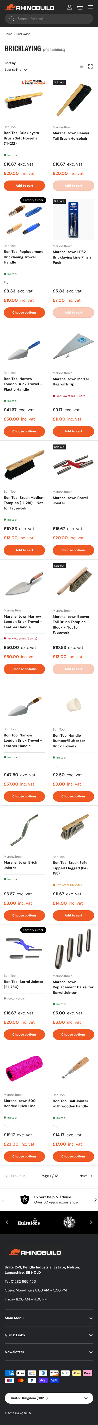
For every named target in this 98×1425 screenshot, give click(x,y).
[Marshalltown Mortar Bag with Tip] (73, 346)
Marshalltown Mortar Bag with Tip (71, 382)
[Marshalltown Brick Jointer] (24, 830)
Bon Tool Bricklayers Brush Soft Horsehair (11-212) (22, 138)
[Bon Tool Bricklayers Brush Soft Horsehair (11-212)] (24, 100)
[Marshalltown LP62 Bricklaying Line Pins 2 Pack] (73, 219)
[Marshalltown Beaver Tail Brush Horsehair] (73, 100)
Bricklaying (23, 34)
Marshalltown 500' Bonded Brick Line (20, 1103)
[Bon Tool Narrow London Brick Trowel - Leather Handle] (24, 702)
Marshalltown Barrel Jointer (70, 500)
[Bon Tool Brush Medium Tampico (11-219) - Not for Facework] (24, 465)
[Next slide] (90, 1222)
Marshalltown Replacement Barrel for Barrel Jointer (73, 987)
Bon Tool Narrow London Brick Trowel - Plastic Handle (23, 384)
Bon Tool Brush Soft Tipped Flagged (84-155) (71, 868)
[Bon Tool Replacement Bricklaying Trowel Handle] (24, 219)
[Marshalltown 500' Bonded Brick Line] (24, 1068)
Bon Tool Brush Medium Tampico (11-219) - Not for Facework (24, 503)
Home (8, 34)
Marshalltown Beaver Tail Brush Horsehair (71, 136)
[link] (19, 1176)
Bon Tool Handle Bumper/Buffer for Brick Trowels (69, 741)
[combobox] (49, 19)
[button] (80, 7)
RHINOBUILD (23, 1413)
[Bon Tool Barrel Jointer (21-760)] (24, 949)
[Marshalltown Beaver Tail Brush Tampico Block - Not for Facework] (73, 584)
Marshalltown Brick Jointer (20, 865)
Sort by (10, 63)
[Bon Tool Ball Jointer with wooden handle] (73, 1068)
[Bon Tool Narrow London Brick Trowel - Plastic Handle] (24, 346)
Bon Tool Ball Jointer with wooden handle (70, 1104)
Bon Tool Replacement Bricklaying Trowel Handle (23, 257)
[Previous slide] (7, 1222)
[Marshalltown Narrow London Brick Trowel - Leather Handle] (24, 583)
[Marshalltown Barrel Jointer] (73, 465)
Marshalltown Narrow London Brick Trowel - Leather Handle (23, 621)
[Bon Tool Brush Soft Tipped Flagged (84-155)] (73, 830)
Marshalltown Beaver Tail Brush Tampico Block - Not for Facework (71, 624)
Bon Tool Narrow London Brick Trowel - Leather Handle (23, 740)
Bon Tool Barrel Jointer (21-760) (23, 984)
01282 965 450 (23, 1281)
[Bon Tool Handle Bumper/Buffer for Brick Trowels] (73, 702)
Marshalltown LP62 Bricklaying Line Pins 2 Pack (72, 257)
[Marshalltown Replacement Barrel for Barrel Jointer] (73, 949)
